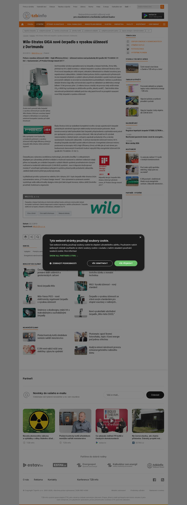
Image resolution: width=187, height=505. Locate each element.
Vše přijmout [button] (126, 263)
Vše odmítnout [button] (100, 263)
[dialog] (93, 252)
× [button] (140, 237)
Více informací (70, 251)
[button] (93, 255)
